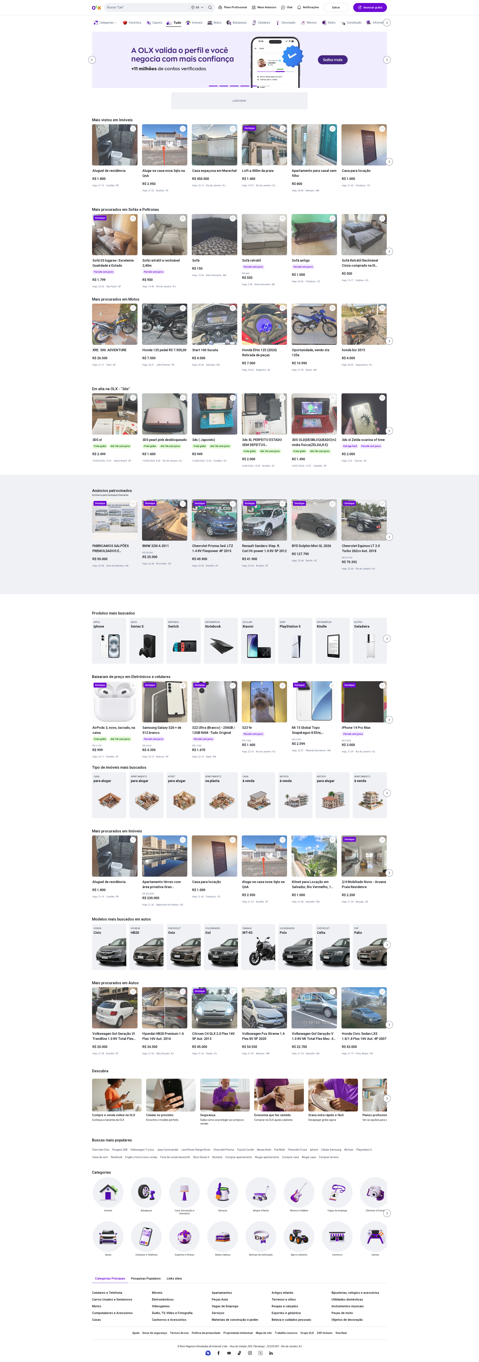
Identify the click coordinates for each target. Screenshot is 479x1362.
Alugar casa (309, 1157)
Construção (354, 22)
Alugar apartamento (267, 1157)
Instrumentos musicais (348, 1306)
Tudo (177, 23)
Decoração (288, 22)
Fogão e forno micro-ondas (141, 1157)
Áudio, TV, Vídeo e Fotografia (172, 1313)
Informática (380, 22)
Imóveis (197, 22)
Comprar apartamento (238, 1157)
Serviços (218, 1313)
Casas (96, 1320)
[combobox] (159, 7)
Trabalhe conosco (286, 1332)
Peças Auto (220, 1299)
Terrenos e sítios (284, 1299)
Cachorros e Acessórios (169, 1320)
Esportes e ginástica (286, 1313)
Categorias (107, 22)
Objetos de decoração (347, 1320)
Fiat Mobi (279, 1149)
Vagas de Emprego (225, 1306)
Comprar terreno (329, 1157)
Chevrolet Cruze (297, 1149)
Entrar (336, 7)
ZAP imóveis (324, 1332)
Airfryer (348, 1149)
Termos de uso (179, 1332)
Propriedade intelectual (238, 1332)
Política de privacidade (206, 1332)
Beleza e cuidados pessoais (291, 1320)
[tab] (110, 1278)
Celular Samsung (331, 1149)
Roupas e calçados (285, 1306)
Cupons (157, 22)
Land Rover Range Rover (195, 1149)
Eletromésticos (163, 1299)
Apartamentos (222, 1293)
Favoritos (135, 22)
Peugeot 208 (119, 1149)
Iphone (314, 1149)
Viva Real (341, 1332)
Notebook (116, 1157)
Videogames (161, 1306)
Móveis (312, 22)
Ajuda (135, 1332)
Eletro (331, 22)
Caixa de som (100, 1157)
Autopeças (240, 22)
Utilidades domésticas (347, 1299)
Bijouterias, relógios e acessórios (355, 1293)
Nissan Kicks (264, 1149)
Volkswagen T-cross (142, 1149)
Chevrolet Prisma (223, 1149)
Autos (217, 22)
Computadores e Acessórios (112, 1313)
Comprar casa (290, 1157)
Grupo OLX (307, 1332)
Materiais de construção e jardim (235, 1320)
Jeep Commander (168, 1149)
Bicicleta (217, 1157)
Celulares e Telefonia (107, 1293)
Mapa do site (264, 1332)
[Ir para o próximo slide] (389, 161)
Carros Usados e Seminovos (112, 1299)
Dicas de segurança (154, 1332)
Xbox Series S (201, 1157)
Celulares (264, 22)
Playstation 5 (364, 1149)
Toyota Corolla (245, 1149)
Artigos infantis (282, 1293)
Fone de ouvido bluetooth (175, 1157)
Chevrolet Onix (100, 1149)
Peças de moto (342, 1313)
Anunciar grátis (372, 7)
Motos (96, 1306)
